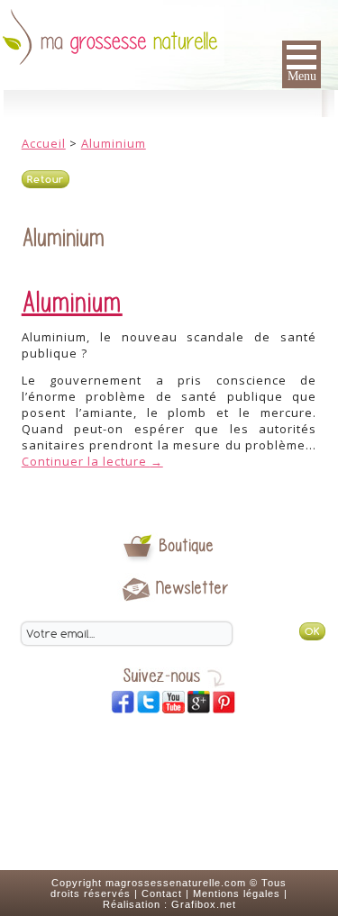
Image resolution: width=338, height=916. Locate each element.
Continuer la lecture (92, 461)
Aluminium (113, 143)
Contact (162, 893)
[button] (301, 64)
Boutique (187, 545)
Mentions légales (236, 893)
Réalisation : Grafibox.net (169, 904)
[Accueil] (169, 33)
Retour (45, 179)
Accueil (44, 143)
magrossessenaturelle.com (175, 882)
